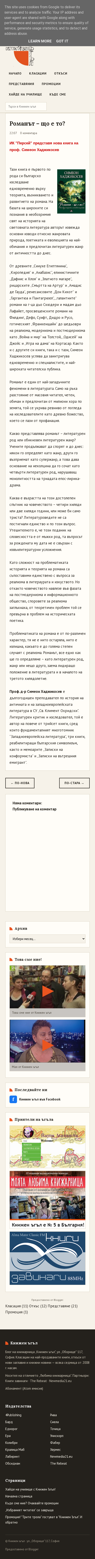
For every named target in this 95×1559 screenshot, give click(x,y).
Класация (13, 1306)
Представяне (59, 1306)
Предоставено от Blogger (21, 1549)
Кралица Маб (15, 1449)
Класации (38, 73)
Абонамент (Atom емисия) (24, 1388)
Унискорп (56, 1436)
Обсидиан (12, 1463)
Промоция (14, 1312)
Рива (53, 1415)
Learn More (40, 41)
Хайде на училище (25, 94)
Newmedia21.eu (60, 1381)
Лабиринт (12, 1456)
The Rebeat (38, 1381)
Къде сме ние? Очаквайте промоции (32, 1503)
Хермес (55, 1449)
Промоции (51, 84)
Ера (8, 1436)
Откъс (34, 1306)
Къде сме (57, 94)
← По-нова (20, 783)
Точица (55, 1429)
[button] (48, 991)
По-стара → (74, 783)
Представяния (21, 84)
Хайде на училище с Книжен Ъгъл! (30, 1489)
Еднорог (11, 1429)
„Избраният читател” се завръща (29, 1510)
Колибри (11, 1443)
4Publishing (13, 1415)
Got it (62, 41)
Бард (9, 1422)
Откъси (60, 73)
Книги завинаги (16, 1381)
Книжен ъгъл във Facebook (36, 1099)
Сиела (54, 1422)
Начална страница (18, 1496)
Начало (15, 73)
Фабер (55, 1443)
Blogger (58, 1300)
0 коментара (28, 133)
